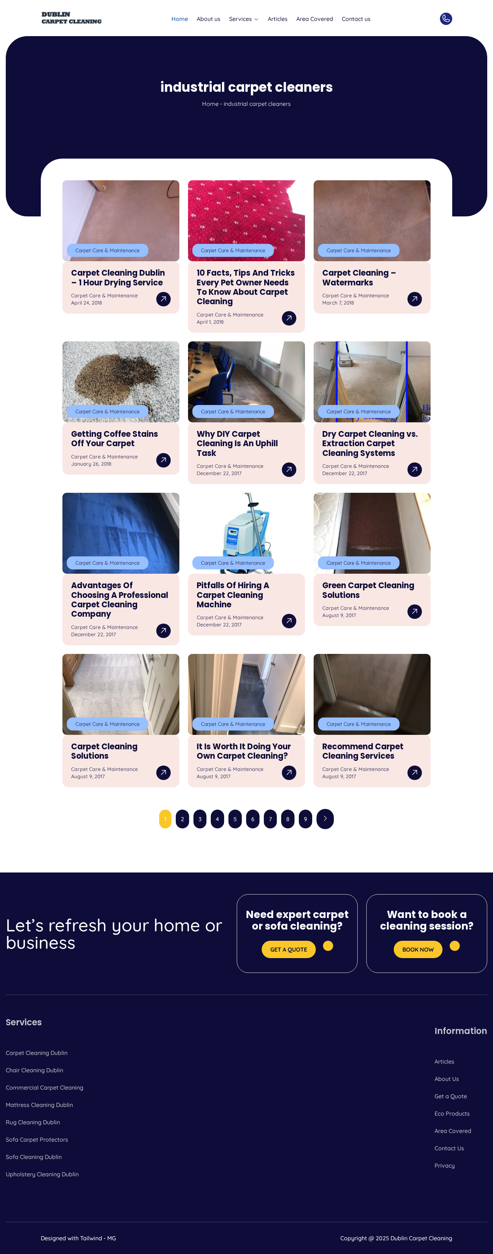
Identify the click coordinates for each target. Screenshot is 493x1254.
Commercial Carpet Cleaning (44, 1087)
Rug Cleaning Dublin (33, 1122)
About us (209, 18)
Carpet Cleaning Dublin (36, 1052)
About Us (447, 1078)
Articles (278, 18)
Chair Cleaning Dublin (34, 1070)
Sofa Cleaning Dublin (34, 1156)
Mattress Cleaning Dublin (39, 1104)
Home (179, 18)
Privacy (445, 1165)
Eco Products (452, 1113)
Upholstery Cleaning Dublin (42, 1174)
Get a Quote (451, 1096)
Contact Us (449, 1148)
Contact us (356, 18)
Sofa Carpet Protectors (37, 1139)
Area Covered (314, 18)
